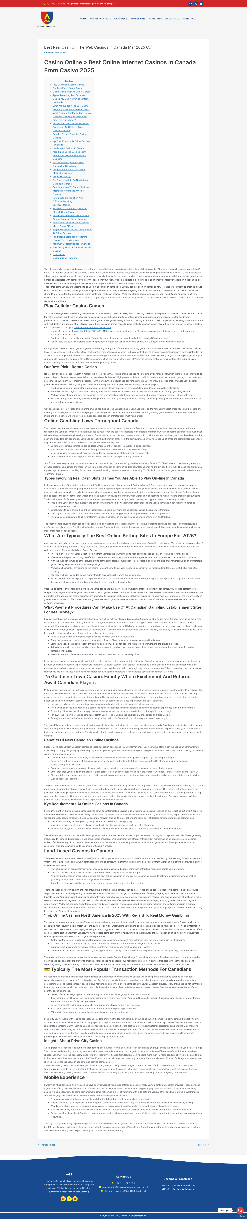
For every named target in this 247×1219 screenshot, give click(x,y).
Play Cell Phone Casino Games (68, 84)
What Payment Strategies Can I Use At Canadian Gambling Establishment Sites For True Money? (72, 116)
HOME (83, 18)
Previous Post (46, 1145)
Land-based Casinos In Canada (68, 148)
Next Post (203, 1145)
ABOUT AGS (172, 18)
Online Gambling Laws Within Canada (71, 91)
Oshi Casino (59, 254)
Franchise (155, 18)
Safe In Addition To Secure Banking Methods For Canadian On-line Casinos (71, 191)
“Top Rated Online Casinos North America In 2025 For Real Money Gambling (69, 155)
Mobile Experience (62, 173)
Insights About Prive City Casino (69, 169)
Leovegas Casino (61, 205)
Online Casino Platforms (65, 258)
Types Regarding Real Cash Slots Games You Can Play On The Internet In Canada (71, 99)
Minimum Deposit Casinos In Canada (71, 243)
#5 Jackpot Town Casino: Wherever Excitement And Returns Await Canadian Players (71, 127)
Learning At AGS (100, 18)
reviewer (49, 52)
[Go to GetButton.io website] (240, 1216)
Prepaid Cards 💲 (62, 176)
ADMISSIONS (138, 18)
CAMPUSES (120, 18)
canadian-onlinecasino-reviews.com (92, 327)
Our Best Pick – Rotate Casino (68, 88)
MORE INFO (188, 18)
